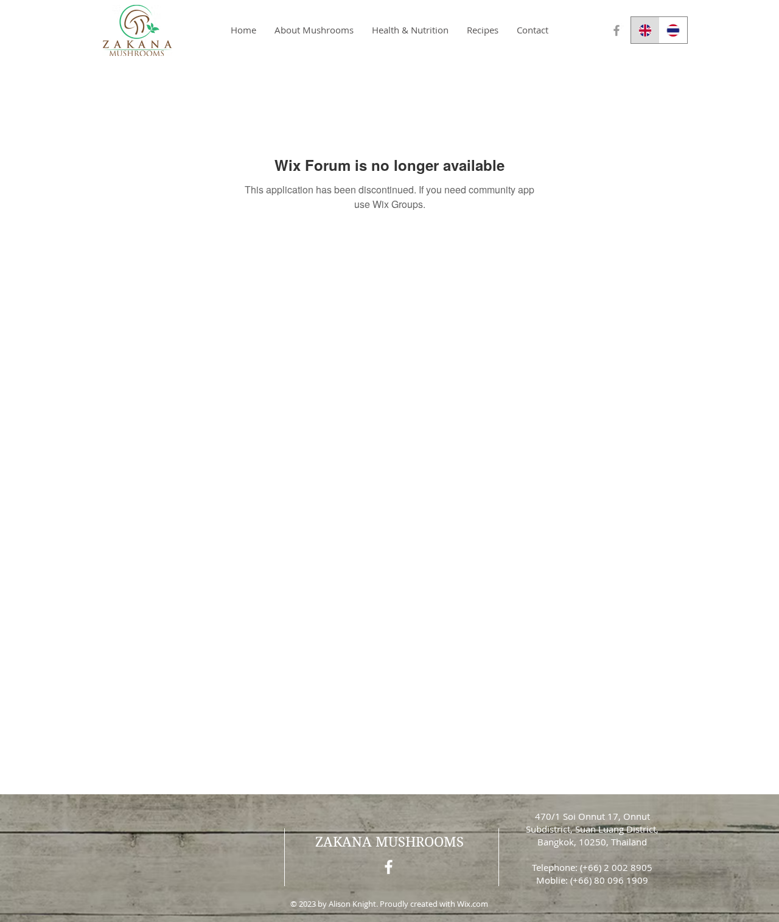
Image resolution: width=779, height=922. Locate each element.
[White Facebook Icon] (388, 867)
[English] (645, 30)
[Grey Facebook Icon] (616, 30)
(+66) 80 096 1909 (609, 880)
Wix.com (472, 903)
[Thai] (673, 30)
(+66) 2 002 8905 (616, 867)
